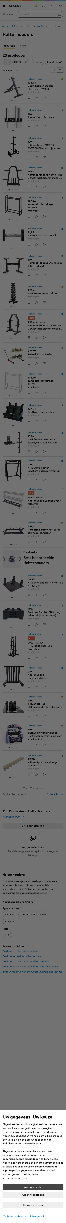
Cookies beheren (33, 1205)
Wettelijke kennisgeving (14, 1216)
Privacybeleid (37, 1216)
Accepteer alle (33, 1187)
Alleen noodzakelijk (33, 1194)
